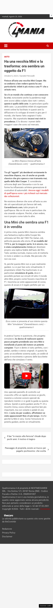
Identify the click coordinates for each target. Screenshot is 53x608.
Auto (6, 57)
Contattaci (45, 509)
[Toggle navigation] (5, 45)
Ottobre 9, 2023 (11, 76)
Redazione (7, 529)
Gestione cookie (45, 606)
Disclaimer (7, 536)
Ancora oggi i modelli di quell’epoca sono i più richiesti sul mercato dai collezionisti (26, 193)
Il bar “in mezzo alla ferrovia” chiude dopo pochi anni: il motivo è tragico (26, 438)
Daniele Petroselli (27, 76)
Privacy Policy (8, 532)
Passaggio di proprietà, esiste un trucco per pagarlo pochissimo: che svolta (25, 449)
